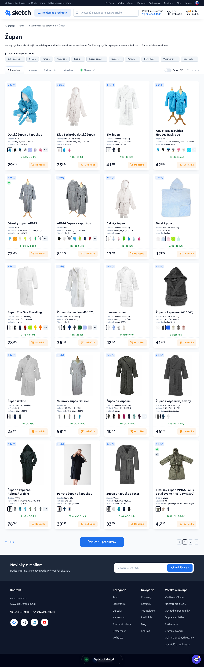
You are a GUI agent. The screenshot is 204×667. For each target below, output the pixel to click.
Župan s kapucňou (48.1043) (174, 312)
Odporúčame (14, 70)
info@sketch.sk (46, 612)
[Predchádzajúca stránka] (179, 541)
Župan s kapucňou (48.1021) (76, 312)
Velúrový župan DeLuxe (73, 401)
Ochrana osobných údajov (179, 637)
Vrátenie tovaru (174, 630)
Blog (179, 3)
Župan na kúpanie (118, 401)
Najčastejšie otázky (175, 603)
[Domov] (18, 12)
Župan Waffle (17, 401)
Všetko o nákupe (126, 3)
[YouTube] (44, 622)
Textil (21, 26)
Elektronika (119, 603)
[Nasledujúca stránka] (196, 541)
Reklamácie (171, 624)
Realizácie (168, 3)
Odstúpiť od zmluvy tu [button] (177, 644)
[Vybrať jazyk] (197, 3)
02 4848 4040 (21, 612)
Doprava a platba (174, 617)
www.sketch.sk (18, 598)
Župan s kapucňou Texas (123, 493)
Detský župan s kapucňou (25, 134)
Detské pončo (165, 223)
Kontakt (189, 3)
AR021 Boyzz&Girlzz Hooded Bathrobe (169, 132)
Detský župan (115, 223)
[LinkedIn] (34, 622)
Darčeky (117, 610)
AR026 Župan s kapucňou (74, 223)
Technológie (154, 3)
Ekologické (89, 70)
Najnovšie (33, 70)
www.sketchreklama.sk (23, 603)
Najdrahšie (68, 70)
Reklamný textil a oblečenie (42, 26)
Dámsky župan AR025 (22, 223)
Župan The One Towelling (25, 312)
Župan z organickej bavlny (173, 401)
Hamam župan (116, 312)
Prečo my (110, 3)
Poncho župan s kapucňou (74, 493)
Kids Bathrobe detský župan (76, 134)
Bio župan (113, 134)
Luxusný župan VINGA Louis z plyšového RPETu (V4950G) (175, 491)
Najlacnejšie (50, 70)
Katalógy (141, 3)
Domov (11, 26)
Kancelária (118, 617)
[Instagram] (24, 622)
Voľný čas (118, 637)
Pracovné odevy (122, 624)
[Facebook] (14, 622)
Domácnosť (119, 630)
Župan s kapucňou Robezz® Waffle (20, 491)
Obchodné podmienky (177, 610)
